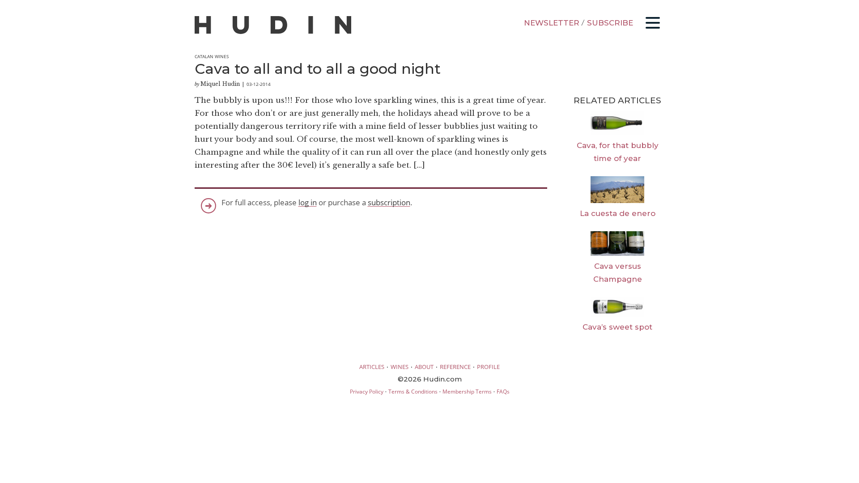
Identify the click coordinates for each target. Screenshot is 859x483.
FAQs (503, 391)
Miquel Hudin (220, 83)
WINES (399, 367)
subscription (389, 202)
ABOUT (424, 367)
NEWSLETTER (551, 22)
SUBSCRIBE (610, 22)
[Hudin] (273, 32)
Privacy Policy (366, 391)
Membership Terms (467, 391)
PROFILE (488, 367)
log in (307, 202)
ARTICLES (371, 367)
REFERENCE (455, 367)
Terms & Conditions (413, 391)
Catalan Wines (212, 56)
